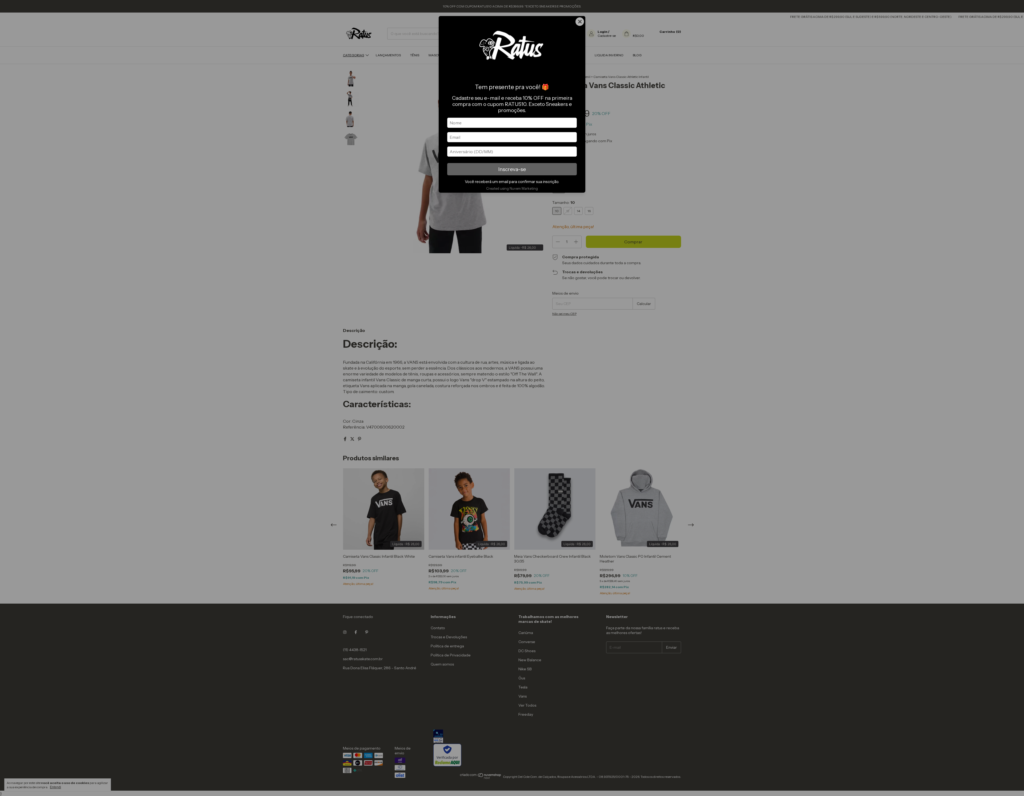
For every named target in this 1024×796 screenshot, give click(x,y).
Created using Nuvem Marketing (512, 189)
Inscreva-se (512, 169)
